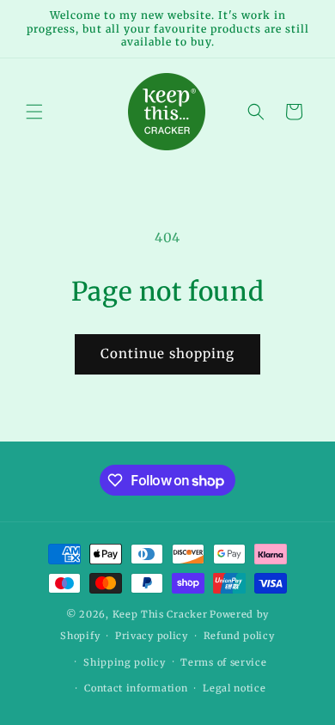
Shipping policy (124, 662)
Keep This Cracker (160, 614)
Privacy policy (151, 636)
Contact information (135, 688)
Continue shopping (167, 353)
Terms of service (223, 662)
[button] (34, 112)
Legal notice (234, 688)
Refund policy (239, 636)
